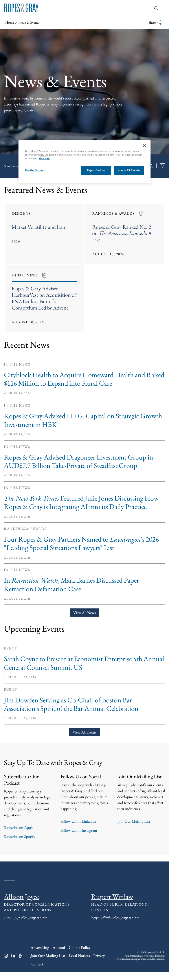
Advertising (40, 947)
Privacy (99, 955)
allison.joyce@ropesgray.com (25, 916)
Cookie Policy (79, 947)
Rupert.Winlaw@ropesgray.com (115, 916)
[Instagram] (6, 956)
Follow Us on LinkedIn (78, 821)
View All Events (85, 732)
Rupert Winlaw (112, 896)
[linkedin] (13, 956)
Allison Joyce (21, 896)
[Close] (144, 145)
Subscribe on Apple (18, 827)
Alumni (59, 947)
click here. (44, 158)
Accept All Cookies (129, 170)
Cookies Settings (34, 170)
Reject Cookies (96, 170)
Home (9, 22)
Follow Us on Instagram (79, 830)
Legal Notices (79, 955)
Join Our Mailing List (133, 821)
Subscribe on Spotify (19, 836)
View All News (84, 612)
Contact (37, 963)
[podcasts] (20, 956)
